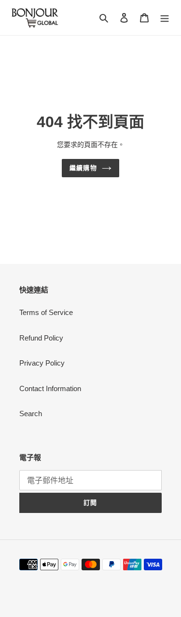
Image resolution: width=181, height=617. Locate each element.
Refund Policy (41, 338)
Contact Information (50, 388)
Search (30, 413)
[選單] (164, 17)
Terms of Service (46, 312)
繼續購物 (83, 167)
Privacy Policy (42, 363)
